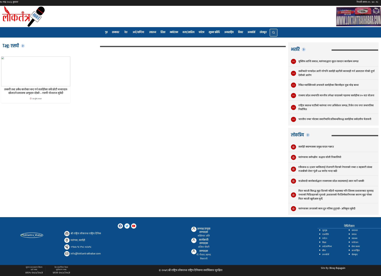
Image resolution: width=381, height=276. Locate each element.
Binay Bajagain (337, 268)
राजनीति (325, 234)
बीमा (324, 250)
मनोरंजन (174, 32)
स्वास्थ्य (152, 32)
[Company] (67, 233)
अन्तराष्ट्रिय (229, 32)
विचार (240, 32)
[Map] (67, 240)
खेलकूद (263, 32)
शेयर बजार (356, 246)
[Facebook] (120, 226)
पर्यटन (201, 32)
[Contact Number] (67, 247)
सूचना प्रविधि (214, 32)
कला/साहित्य (188, 32)
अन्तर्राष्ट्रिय (356, 250)
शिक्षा (163, 32)
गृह (106, 32)
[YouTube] (133, 226)
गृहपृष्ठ (324, 230)
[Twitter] (127, 226)
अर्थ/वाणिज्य (138, 32)
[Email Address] (67, 253)
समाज (354, 234)
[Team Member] (193, 229)
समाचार (115, 32)
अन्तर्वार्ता (251, 32)
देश (125, 32)
